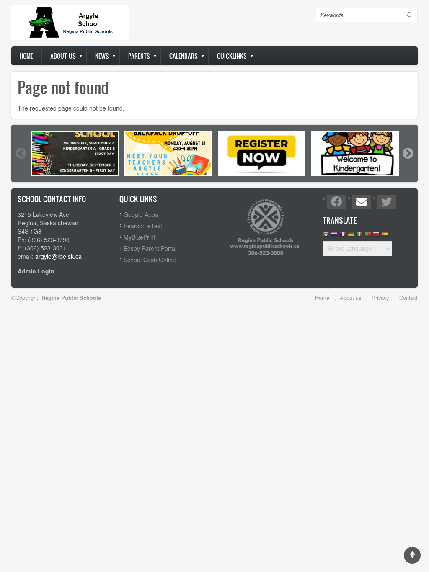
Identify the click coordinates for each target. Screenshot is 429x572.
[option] (74, 153)
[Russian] (376, 236)
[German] (351, 236)
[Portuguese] (367, 236)
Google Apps (141, 214)
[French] (342, 236)
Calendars (183, 56)
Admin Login (36, 271)
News (102, 56)
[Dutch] (334, 236)
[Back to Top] (412, 555)
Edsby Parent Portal (150, 248)
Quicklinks (232, 56)
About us (63, 56)
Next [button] (407, 153)
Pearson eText (143, 226)
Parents (139, 56)
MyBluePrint (139, 237)
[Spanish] (384, 236)
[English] (326, 236)
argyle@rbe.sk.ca (58, 256)
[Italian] (359, 236)
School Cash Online (150, 259)
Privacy (380, 297)
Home (26, 56)
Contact (408, 297)
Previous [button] (20, 153)
